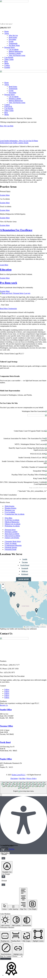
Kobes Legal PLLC (18, 775)
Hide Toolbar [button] (5, 853)
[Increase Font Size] (3, 850)
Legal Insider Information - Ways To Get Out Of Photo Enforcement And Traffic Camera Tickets (19, 142)
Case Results (8, 57)
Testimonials (13, 43)
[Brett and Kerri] (15, 293)
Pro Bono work (8, 282)
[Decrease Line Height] (3, 884)
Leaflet (27, 627)
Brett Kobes (13, 37)
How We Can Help (6, 126)
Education (5, 269)
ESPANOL (8, 106)
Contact (7, 65)
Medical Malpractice (16, 51)
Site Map (22, 778)
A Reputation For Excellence (16, 230)
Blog (6, 61)
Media (6, 63)
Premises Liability (15, 53)
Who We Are (13, 35)
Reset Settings (5, 958)
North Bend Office (7, 754)
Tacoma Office (6, 726)
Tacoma (25, 562)
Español (7, 67)
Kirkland (24, 574)
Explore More (5, 195)
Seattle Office (6, 709)
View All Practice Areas (17, 55)
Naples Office (6, 759)
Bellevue (25, 571)
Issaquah (24, 568)
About (6, 33)
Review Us (4, 705)
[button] (10, 595)
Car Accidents (13, 49)
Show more (23, 579)
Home (6, 31)
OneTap (11, 849)
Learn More (4, 265)
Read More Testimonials (8, 309)
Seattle (24, 559)
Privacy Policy (32, 778)
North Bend (24, 565)
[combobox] (23, 787)
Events (11, 41)
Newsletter (12, 39)
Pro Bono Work (14, 45)
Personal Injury (9, 47)
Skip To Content (6, 956)
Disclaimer (14, 778)
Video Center (9, 59)
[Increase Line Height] (3, 876)
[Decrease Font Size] (3, 858)
